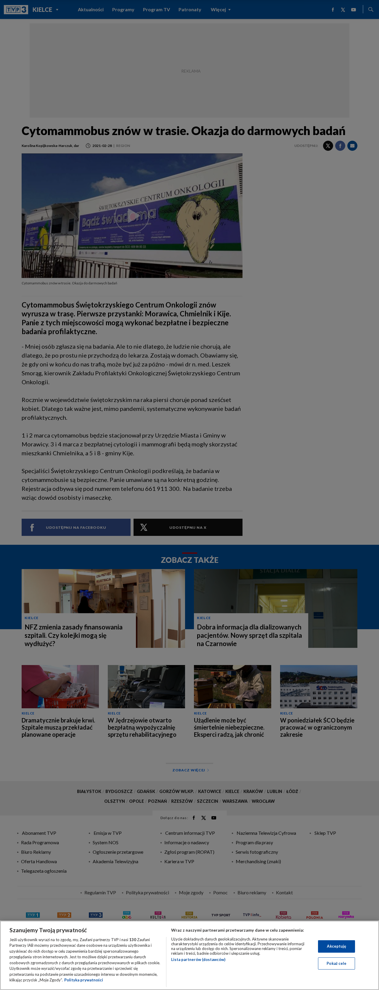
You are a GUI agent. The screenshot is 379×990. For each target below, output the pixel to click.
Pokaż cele (336, 963)
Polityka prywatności (83, 980)
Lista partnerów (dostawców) (198, 959)
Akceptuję (336, 946)
